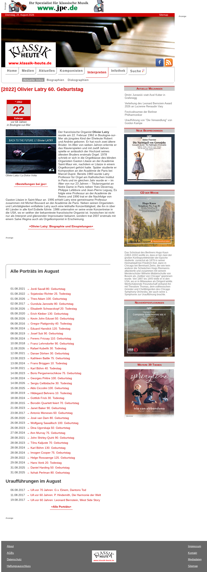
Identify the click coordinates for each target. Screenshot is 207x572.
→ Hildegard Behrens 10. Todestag (49, 393)
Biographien (55, 79)
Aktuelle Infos (33, 79)
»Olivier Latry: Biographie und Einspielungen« (61, 226)
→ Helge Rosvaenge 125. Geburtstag (51, 457)
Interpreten (97, 72)
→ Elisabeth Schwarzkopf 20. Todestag (52, 308)
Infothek (118, 70)
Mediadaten (195, 559)
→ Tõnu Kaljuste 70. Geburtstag (47, 442)
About (10, 546)
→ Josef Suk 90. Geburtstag (45, 333)
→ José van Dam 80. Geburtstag (48, 418)
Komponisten (71, 70)
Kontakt (192, 552)
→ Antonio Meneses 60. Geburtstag (50, 412)
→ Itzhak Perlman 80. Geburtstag (48, 472)
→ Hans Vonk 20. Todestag (44, 462)
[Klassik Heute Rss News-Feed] (169, 65)
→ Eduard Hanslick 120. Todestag (48, 328)
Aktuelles (47, 70)
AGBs (10, 552)
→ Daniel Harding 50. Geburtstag (48, 467)
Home (12, 70)
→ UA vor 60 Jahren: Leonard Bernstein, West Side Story (63, 500)
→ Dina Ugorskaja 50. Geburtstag (48, 427)
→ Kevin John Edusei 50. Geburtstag (50, 318)
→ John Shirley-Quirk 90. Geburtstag (50, 437)
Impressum (194, 546)
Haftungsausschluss (19, 566)
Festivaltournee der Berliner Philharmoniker (141, 113)
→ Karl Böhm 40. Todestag (44, 368)
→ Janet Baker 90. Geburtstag (46, 408)
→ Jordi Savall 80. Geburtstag (46, 288)
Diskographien (78, 79)
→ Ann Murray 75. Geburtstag (46, 432)
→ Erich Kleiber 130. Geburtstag (47, 313)
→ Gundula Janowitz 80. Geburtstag (50, 303)
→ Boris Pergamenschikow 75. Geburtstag (54, 373)
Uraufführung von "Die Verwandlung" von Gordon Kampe (148, 122)
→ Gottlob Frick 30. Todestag (45, 398)
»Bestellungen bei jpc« (31, 184)
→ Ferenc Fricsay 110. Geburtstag (49, 338)
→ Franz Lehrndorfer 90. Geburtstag (50, 343)
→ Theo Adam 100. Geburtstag (47, 298)
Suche (136, 71)
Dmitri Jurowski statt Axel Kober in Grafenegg (145, 96)
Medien (28, 70)
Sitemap (163, 15)
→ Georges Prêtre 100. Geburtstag (49, 378)
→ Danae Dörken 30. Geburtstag (48, 353)
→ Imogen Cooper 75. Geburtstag (49, 452)
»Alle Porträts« (61, 506)
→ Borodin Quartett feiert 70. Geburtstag (53, 403)
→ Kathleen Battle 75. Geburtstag (48, 358)
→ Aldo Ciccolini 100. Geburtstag (48, 388)
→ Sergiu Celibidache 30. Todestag (49, 383)
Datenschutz (14, 559)
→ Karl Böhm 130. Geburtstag (46, 447)
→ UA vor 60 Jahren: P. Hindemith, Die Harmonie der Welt (64, 495)
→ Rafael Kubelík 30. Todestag (46, 348)
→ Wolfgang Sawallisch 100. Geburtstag (52, 423)
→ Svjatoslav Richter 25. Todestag (49, 293)
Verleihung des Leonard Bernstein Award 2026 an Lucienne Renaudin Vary (148, 105)
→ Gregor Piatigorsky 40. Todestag (49, 323)
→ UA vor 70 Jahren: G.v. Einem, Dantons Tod (56, 490)
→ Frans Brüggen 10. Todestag (47, 363)
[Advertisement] (53, 247)
